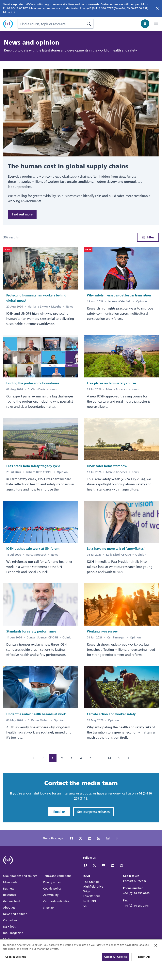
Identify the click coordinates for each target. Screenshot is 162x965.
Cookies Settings (15, 956)
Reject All (144, 956)
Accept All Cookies (115, 956)
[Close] (155, 945)
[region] (81, 952)
